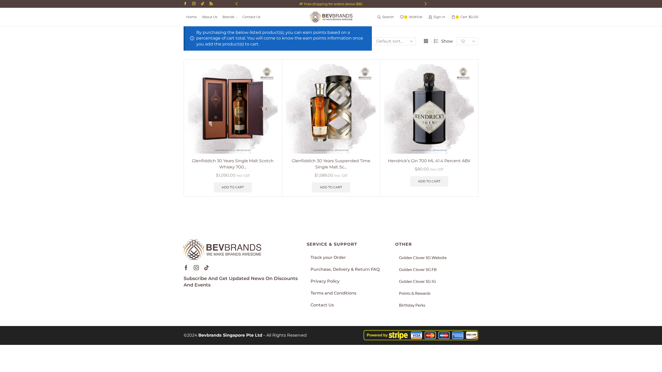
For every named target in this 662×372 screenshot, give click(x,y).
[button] (236, 4)
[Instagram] (193, 4)
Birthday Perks (412, 305)
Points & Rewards (415, 293)
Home (191, 17)
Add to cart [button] (233, 187)
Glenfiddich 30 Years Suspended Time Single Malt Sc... (331, 163)
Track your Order (328, 257)
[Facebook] (185, 4)
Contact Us (251, 17)
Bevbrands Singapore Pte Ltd (230, 335)
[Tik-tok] (206, 267)
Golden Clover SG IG (417, 281)
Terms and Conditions (333, 293)
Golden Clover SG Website (423, 257)
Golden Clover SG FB (418, 269)
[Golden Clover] (211, 4)
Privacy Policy (325, 281)
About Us (209, 17)
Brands (228, 17)
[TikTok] (202, 4)
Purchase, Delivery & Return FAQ (345, 269)
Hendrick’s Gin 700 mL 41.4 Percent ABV (429, 160)
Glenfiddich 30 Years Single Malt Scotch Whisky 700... (233, 163)
